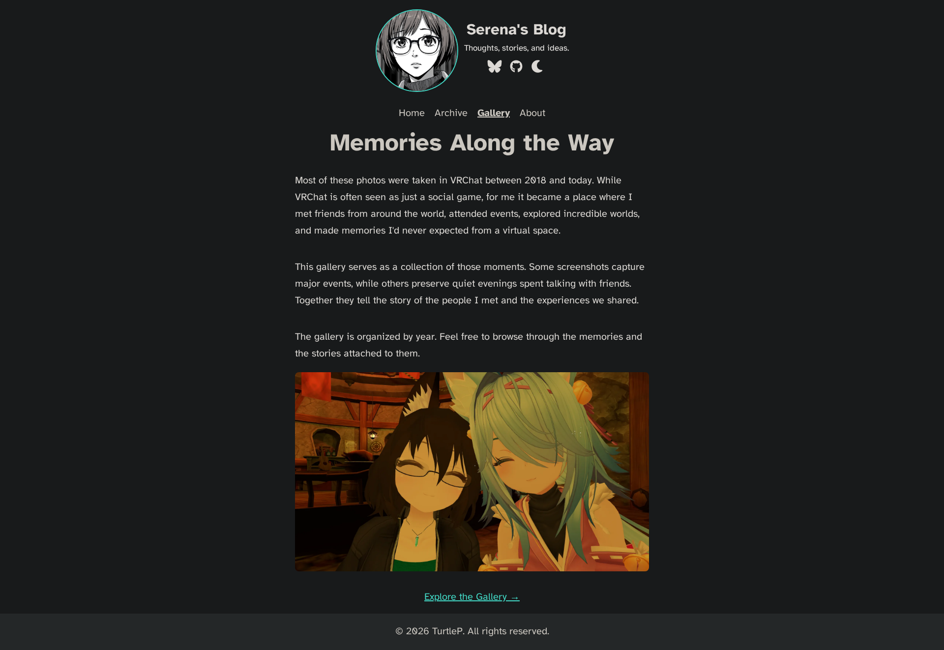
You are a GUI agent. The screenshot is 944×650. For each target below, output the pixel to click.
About (532, 113)
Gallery (493, 113)
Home (412, 113)
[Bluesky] (494, 69)
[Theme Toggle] (538, 69)
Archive (451, 113)
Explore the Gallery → (472, 597)
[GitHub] (516, 69)
